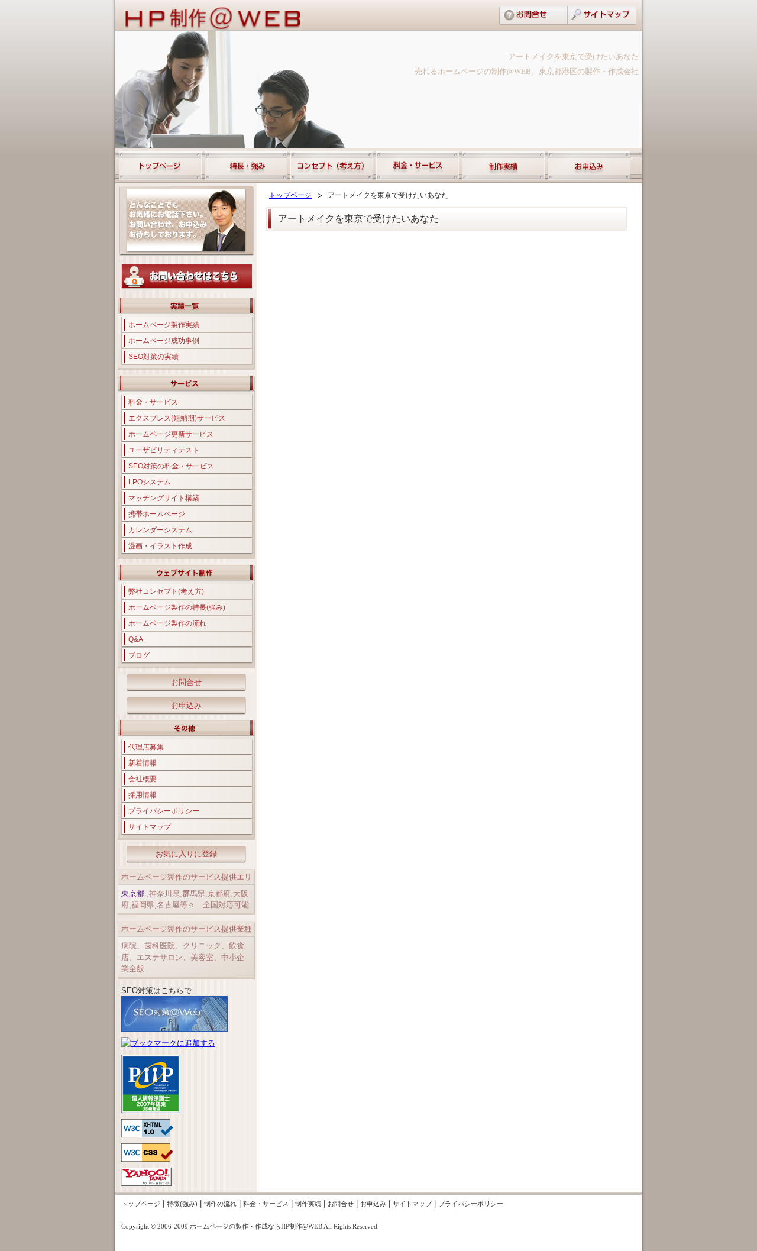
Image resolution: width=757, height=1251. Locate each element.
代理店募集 (146, 747)
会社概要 (142, 779)
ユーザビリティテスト (163, 450)
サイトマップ (149, 827)
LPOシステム (149, 482)
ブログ (139, 655)
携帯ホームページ (156, 514)
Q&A (135, 639)
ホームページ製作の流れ (167, 623)
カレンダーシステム (160, 530)
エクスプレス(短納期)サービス (176, 418)
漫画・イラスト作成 (160, 546)
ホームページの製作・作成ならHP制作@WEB (256, 1226)
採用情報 (142, 795)
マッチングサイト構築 (163, 498)
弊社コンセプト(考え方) (166, 591)
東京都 (132, 893)
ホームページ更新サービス (170, 434)
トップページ (290, 195)
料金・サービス (153, 402)
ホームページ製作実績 (163, 325)
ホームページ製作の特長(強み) (176, 607)
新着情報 (142, 763)
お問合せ (186, 682)
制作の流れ (220, 1203)
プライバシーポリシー (163, 811)
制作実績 (308, 1203)
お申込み (186, 705)
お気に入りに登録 (186, 853)
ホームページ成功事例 (163, 341)
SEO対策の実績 (153, 357)
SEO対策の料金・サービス (171, 466)
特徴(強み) (182, 1203)
